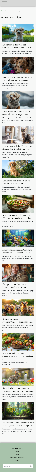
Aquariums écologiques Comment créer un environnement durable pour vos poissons (17, 252)
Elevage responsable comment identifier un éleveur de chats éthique (15, 287)
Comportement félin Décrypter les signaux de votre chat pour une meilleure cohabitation (17, 149)
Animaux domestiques (17, 457)
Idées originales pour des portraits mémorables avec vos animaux (17, 78)
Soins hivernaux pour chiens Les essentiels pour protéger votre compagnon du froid (16, 114)
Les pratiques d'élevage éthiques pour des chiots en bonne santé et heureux (16, 47)
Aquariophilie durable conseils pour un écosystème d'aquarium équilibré (18, 424)
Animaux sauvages (17, 448)
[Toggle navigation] (4, 3)
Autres (17, 460)
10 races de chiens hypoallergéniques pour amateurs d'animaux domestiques (16, 322)
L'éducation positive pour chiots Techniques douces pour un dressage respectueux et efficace (16, 183)
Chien (17, 451)
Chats (17, 454)
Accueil (3, 11)
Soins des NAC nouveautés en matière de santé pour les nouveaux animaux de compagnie (17, 391)
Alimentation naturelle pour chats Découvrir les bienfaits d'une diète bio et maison (17, 218)
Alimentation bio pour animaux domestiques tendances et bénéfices (17, 355)
